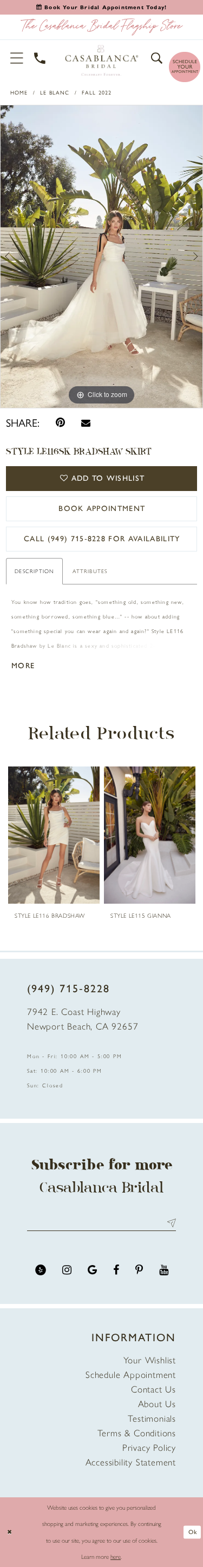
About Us (157, 1403)
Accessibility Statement (131, 1462)
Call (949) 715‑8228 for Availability (102, 538)
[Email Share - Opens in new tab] (85, 422)
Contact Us (153, 1389)
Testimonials (152, 1418)
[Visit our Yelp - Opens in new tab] (40, 1270)
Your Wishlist (149, 1360)
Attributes (90, 571)
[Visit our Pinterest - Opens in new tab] (139, 1270)
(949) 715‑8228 (68, 988)
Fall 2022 (97, 92)
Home (19, 92)
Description (34, 571)
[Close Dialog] (9, 1532)
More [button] (23, 665)
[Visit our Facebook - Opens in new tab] (116, 1270)
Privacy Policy (149, 1447)
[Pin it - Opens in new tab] (60, 422)
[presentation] (128, 835)
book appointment (101, 508)
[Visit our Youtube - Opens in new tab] (163, 1270)
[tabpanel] (101, 256)
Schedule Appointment (131, 1374)
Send (169, 1223)
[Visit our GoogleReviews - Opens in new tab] (92, 1270)
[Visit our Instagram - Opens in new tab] (66, 1270)
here (115, 1557)
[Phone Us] (40, 58)
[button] (17, 57)
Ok (192, 1532)
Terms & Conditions (136, 1433)
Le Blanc (55, 92)
